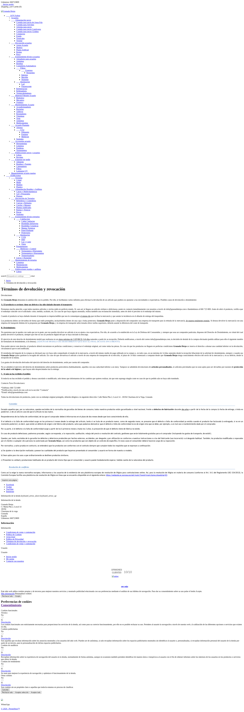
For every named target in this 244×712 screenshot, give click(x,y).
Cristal (18, 180)
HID (23, 239)
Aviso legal (10, 537)
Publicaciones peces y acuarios (25, 153)
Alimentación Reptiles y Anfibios (26, 189)
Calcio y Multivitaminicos (26, 191)
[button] (6, 622)
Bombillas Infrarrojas (29, 223)
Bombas (19, 63)
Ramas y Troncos (23, 210)
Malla (18, 182)
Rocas (18, 212)
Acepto (17, 596)
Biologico (20, 98)
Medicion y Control (26, 249)
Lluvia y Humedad (23, 258)
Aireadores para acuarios (26, 59)
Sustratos (20, 139)
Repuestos (30, 73)
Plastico (19, 187)
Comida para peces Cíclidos (27, 31)
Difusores (25, 132)
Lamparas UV (22, 171)
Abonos (19, 127)
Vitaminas (20, 116)
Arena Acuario (22, 45)
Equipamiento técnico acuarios (25, 57)
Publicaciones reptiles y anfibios (26, 269)
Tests (18, 118)
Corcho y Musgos (23, 205)
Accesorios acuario (20, 141)
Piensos (19, 196)
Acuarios (14, 18)
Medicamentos (22, 123)
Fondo (18, 36)
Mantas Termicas (28, 228)
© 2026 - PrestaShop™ (10, 709)
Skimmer (25, 79)
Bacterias (20, 109)
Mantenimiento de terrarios (24, 260)
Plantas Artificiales (23, 207)
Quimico (19, 102)
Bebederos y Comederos (26, 201)
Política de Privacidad (15, 539)
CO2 (20, 130)
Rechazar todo (7, 596)
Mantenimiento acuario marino (23, 173)
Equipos (24, 134)
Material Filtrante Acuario (23, 95)
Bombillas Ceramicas (29, 226)
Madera (19, 47)
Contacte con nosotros (15, 561)
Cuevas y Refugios (24, 203)
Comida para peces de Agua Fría (29, 22)
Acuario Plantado (20, 125)
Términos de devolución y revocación (21, 541)
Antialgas (20, 61)
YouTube (9, 489)
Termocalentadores (23, 93)
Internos (24, 75)
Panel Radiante (27, 230)
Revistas (19, 157)
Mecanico (20, 100)
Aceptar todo (35, 692)
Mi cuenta (10, 559)
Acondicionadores (23, 107)
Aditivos (19, 111)
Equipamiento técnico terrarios (25, 217)
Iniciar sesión (11, 557)
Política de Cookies (14, 534)
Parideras (20, 148)
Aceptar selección (21, 692)
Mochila (24, 77)
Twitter (9, 487)
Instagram (10, 491)
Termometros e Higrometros (32, 253)
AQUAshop (13, 15)
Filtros (20, 68)
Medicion (25, 137)
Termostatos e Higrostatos (31, 251)
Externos (27, 70)
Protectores (25, 233)
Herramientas (21, 143)
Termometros (21, 150)
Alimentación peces (21, 20)
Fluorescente (26, 86)
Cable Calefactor (28, 221)
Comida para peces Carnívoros (28, 29)
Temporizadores (27, 255)
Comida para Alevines (25, 25)
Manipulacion (21, 265)
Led (23, 84)
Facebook (10, 485)
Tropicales (20, 38)
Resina (19, 52)
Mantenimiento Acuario (22, 105)
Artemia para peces (24, 27)
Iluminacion (23, 82)
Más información (8, 594)
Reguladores (21, 114)
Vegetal (19, 41)
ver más (124, 586)
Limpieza (20, 146)
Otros (23, 244)
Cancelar (5, 690)
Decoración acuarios (21, 43)
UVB (23, 237)
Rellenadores (21, 91)
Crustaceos (20, 34)
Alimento (20, 162)
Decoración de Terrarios (23, 198)
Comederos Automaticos (26, 66)
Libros (18, 155)
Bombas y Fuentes (23, 164)
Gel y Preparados (23, 194)
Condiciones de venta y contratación (20, 532)
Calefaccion (23, 219)
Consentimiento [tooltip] (11, 605)
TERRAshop (13, 175)
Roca (18, 54)
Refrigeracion (21, 89)
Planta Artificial (22, 50)
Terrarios (16, 178)
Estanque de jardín (20, 159)
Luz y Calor (26, 242)
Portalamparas (22, 246)
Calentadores (21, 166)
